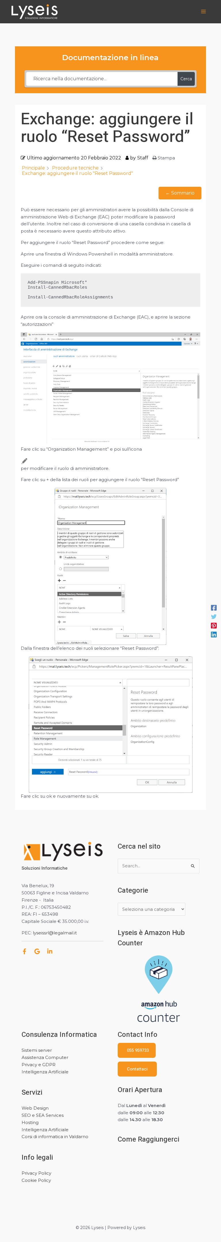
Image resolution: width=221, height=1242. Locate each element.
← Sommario (180, 193)
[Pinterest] (214, 625)
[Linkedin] (214, 634)
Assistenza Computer (45, 1057)
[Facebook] (214, 608)
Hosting (30, 1122)
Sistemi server (37, 1050)
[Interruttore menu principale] (203, 11)
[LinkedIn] (50, 951)
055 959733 (137, 1050)
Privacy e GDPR (39, 1064)
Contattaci (137, 1069)
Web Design (35, 1108)
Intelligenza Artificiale (45, 1072)
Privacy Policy (36, 1173)
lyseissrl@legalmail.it (55, 933)
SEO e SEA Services (43, 1115)
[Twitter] (214, 617)
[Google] (37, 951)
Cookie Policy (36, 1180)
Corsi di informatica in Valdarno (55, 1136)
